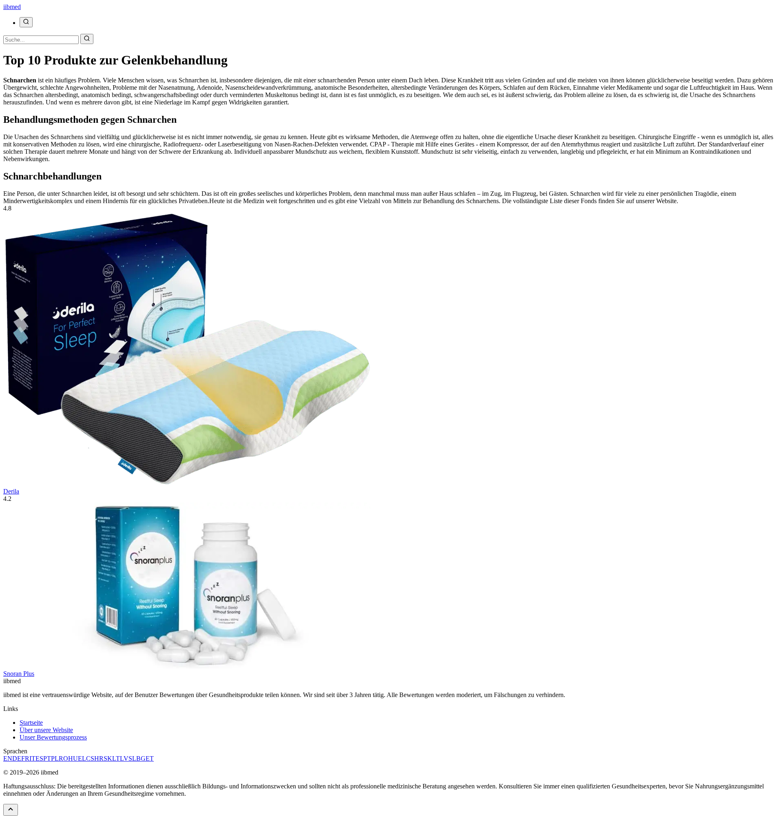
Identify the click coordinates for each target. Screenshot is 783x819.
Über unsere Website (46, 729)
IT (32, 758)
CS (90, 758)
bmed (12, 6)
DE (16, 758)
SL (132, 758)
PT (47, 758)
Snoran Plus (18, 673)
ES (39, 758)
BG (141, 758)
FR (25, 758)
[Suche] (26, 22)
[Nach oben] (10, 810)
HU (73, 758)
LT (116, 758)
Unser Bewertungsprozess (53, 737)
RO (63, 758)
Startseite (31, 722)
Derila (11, 491)
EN (7, 758)
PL (55, 758)
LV (124, 758)
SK (108, 758)
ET (150, 758)
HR (99, 758)
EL (82, 758)
